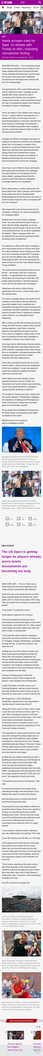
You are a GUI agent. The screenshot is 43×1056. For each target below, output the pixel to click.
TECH (36, 7)
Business (26, 7)
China (17, 7)
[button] (36, 1027)
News (9, 7)
